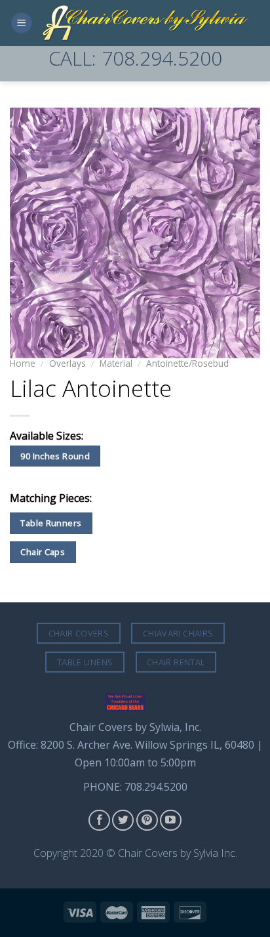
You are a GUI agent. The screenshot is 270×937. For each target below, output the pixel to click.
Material (116, 363)
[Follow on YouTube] (171, 820)
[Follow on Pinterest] (147, 820)
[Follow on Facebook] (99, 820)
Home (22, 363)
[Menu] (21, 23)
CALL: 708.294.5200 (135, 58)
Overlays (67, 363)
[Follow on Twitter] (123, 820)
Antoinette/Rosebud (187, 363)
